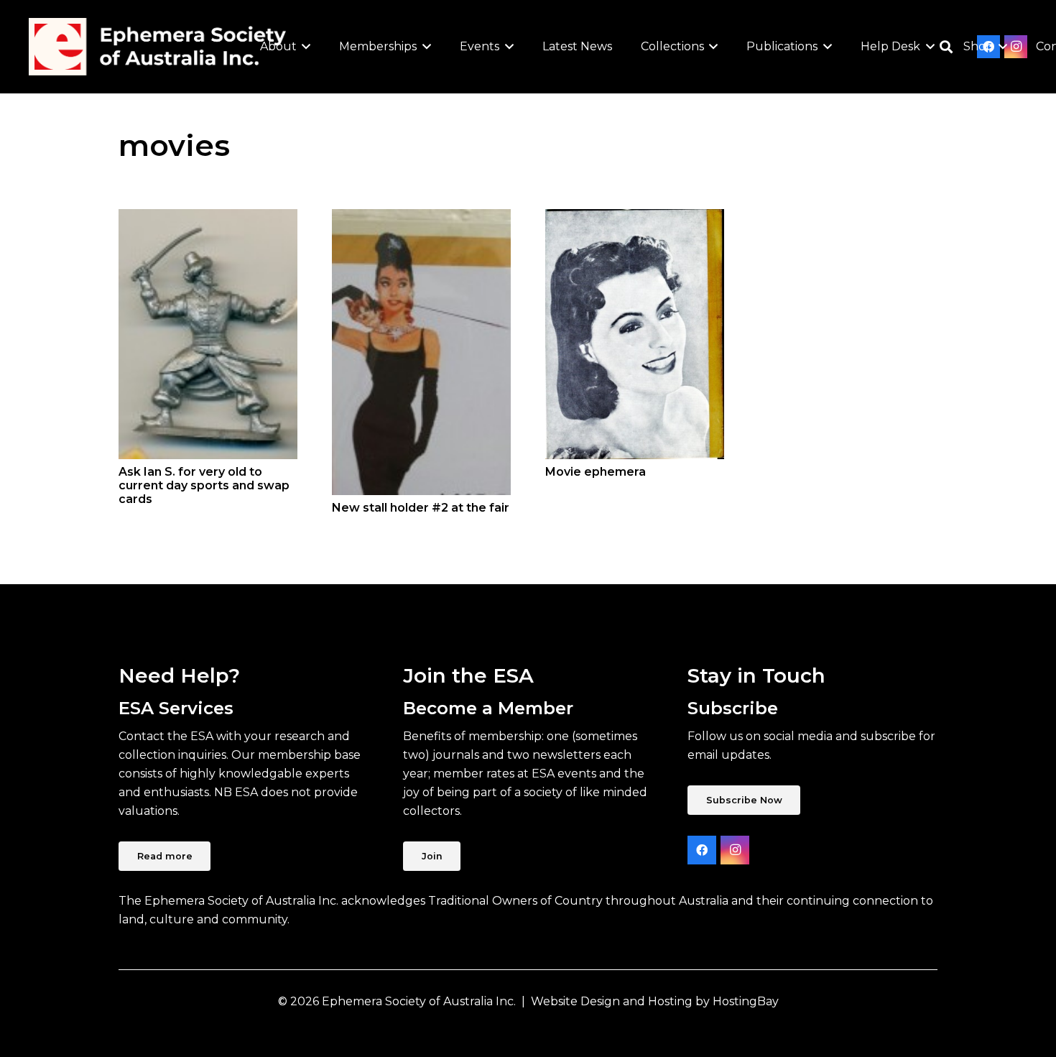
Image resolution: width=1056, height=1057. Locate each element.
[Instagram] (735, 850)
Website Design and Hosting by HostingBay (655, 1001)
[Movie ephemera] (634, 334)
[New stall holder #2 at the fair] (421, 352)
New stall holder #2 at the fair (420, 507)
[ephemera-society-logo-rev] (157, 46)
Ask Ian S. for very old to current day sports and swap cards (204, 485)
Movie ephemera (595, 472)
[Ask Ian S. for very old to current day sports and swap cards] (208, 333)
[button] (304, 46)
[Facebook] (701, 850)
